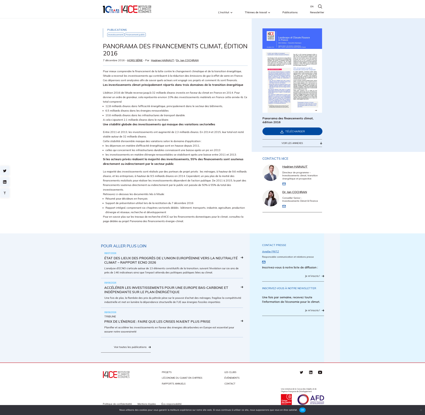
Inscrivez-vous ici (144, 218)
